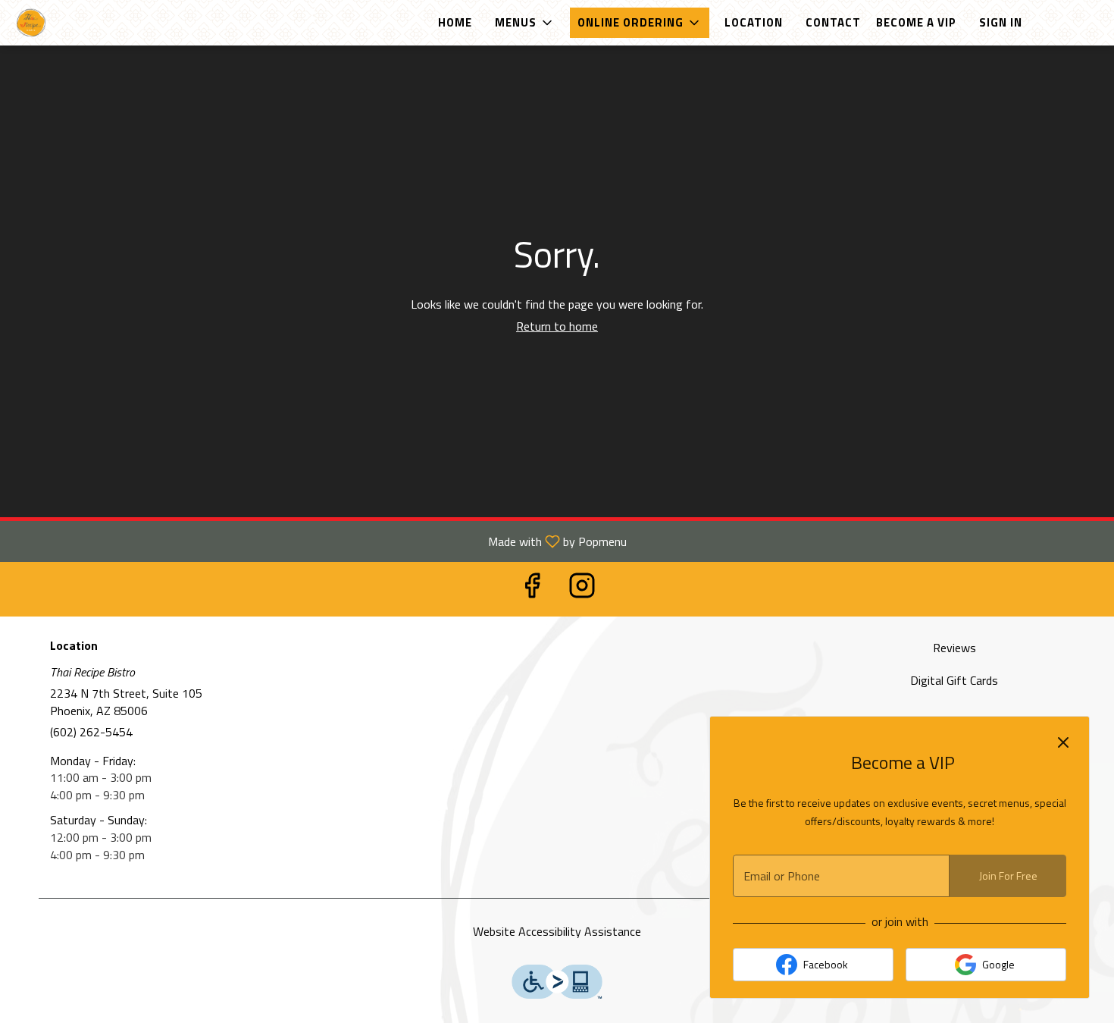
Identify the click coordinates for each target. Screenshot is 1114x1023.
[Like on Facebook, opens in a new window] (532, 589)
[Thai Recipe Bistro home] (80, 23)
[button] (524, 23)
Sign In (1000, 22)
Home (455, 22)
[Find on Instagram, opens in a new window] (582, 589)
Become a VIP (916, 22)
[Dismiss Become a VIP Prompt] (1063, 742)
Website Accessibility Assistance (557, 931)
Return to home (557, 326)
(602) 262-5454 (91, 732)
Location (753, 22)
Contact (833, 22)
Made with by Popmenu (319, 541)
